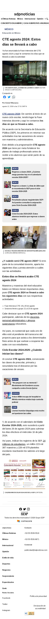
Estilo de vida (7, 558)
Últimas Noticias (9, 19)
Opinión (40, 19)
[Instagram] (28, 509)
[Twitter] (9, 97)
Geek (4, 588)
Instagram (6, 610)
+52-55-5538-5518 (31, 533)
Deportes (6, 564)
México (20, 19)
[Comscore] (24, 521)
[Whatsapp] (13, 97)
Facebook (6, 598)
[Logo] (24, 14)
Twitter (5, 604)
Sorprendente (8, 576)
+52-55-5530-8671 (31, 539)
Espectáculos (8, 582)
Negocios (6, 570)
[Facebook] (4, 97)
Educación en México (11, 33)
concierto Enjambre (11, 23)
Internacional (30, 19)
